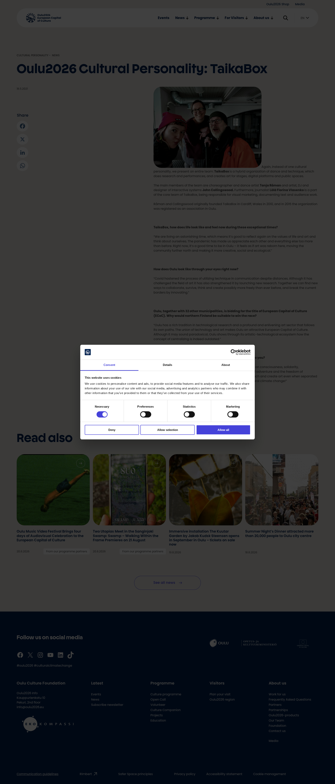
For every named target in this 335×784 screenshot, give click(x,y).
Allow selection (167, 429)
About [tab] (225, 364)
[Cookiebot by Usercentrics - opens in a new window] (233, 352)
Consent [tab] (109, 364)
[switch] (145, 414)
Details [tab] (167, 364)
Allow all (223, 429)
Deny (111, 429)
